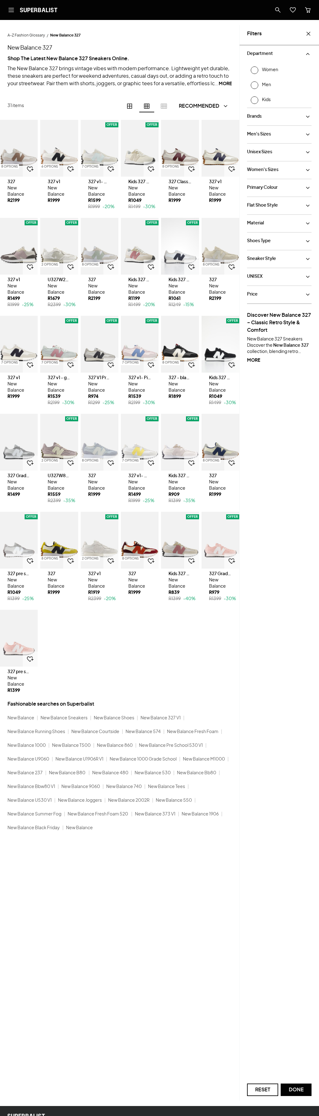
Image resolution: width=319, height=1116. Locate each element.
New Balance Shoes (114, 718)
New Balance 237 (25, 773)
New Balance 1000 (26, 745)
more (253, 360)
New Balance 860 (115, 745)
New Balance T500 (71, 745)
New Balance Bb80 (196, 773)
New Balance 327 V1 (160, 718)
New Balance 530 (153, 773)
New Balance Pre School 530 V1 (171, 745)
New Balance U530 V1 (29, 800)
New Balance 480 (110, 773)
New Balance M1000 (204, 759)
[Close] (308, 34)
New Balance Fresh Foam (192, 732)
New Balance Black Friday (33, 828)
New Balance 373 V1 (155, 814)
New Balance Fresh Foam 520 (98, 814)
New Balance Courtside (95, 732)
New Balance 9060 (80, 787)
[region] (19, 148)
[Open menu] (11, 10)
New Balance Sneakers (64, 718)
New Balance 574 (143, 732)
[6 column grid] (146, 106)
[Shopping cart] (308, 10)
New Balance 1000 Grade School (143, 759)
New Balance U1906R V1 (79, 759)
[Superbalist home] (38, 9)
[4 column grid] (129, 106)
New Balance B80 (67, 773)
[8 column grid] (163, 106)
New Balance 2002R (129, 800)
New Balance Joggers (80, 800)
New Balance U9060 (28, 759)
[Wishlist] (293, 10)
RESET (262, 1089)
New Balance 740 (124, 787)
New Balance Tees (166, 787)
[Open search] (278, 10)
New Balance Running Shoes (36, 732)
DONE (296, 1089)
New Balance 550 (174, 800)
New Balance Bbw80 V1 (31, 787)
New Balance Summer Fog (34, 814)
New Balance (20, 718)
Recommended (199, 106)
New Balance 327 (291, 345)
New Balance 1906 (200, 814)
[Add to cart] (30, 169)
